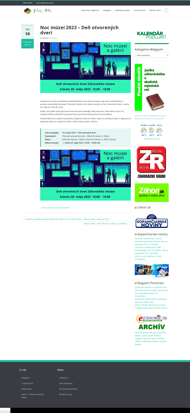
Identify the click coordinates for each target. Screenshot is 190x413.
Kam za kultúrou (48, 207)
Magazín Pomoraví (150, 283)
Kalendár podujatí (122, 10)
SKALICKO (66, 207)
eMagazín (107, 10)
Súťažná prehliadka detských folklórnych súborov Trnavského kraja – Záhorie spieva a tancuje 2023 (66, 219)
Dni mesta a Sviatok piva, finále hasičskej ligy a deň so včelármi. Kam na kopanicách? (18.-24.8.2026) (151, 250)
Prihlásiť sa (63, 378)
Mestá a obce (155, 10)
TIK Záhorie (52, 38)
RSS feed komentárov (68, 389)
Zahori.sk (144, 207)
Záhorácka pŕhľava (150, 341)
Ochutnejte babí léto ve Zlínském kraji (150, 287)
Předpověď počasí (151, 139)
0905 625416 (27, 3)
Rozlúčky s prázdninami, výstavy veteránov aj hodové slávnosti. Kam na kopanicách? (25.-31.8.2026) (151, 241)
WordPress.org (65, 394)
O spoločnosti (27, 383)
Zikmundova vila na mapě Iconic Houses (152, 290)
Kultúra (58, 207)
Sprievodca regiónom (90, 10)
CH (157, 116)
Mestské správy (141, 332)
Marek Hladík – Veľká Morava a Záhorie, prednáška (106, 223)
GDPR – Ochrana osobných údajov (32, 396)
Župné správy (147, 335)
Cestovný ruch (140, 10)
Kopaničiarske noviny (152, 234)
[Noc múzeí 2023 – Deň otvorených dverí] (85, 67)
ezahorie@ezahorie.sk (45, 3)
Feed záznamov (66, 383)
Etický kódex (26, 389)
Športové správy (150, 338)
